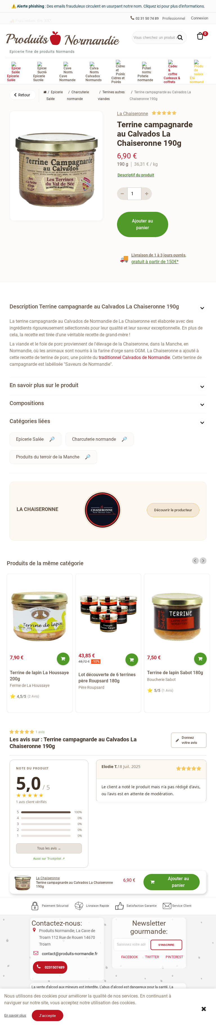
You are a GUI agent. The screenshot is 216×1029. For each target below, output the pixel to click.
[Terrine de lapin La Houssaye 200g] (39, 614)
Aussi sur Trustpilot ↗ (49, 858)
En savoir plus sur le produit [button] (44, 385)
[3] (164, 113)
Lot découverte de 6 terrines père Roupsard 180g (107, 677)
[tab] (108, 308)
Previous (195, 560)
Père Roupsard (91, 687)
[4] (169, 113)
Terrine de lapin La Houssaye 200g (39, 676)
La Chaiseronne (132, 113)
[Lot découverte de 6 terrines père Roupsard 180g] (108, 614)
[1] (154, 113)
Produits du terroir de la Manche (47, 457)
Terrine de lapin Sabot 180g (175, 672)
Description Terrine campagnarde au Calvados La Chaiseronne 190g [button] (94, 306)
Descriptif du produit (136, 175)
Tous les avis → (49, 848)
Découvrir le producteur (173, 510)
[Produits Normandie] (62, 38)
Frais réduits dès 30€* (30, 18)
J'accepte (47, 1015)
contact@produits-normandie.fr (70, 953)
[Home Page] (44, 92)
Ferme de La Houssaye (30, 685)
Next (203, 560)
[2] (159, 113)
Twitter (152, 957)
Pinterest (174, 957)
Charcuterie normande (94, 439)
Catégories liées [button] (30, 421)
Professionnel (173, 18)
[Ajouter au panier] (63, 659)
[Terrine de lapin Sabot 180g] (177, 614)
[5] (174, 113)
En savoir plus (15, 1015)
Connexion (199, 18)
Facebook (129, 957)
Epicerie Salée (30, 439)
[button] (23, 95)
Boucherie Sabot (161, 679)
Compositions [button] (27, 403)
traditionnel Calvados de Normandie (134, 357)
